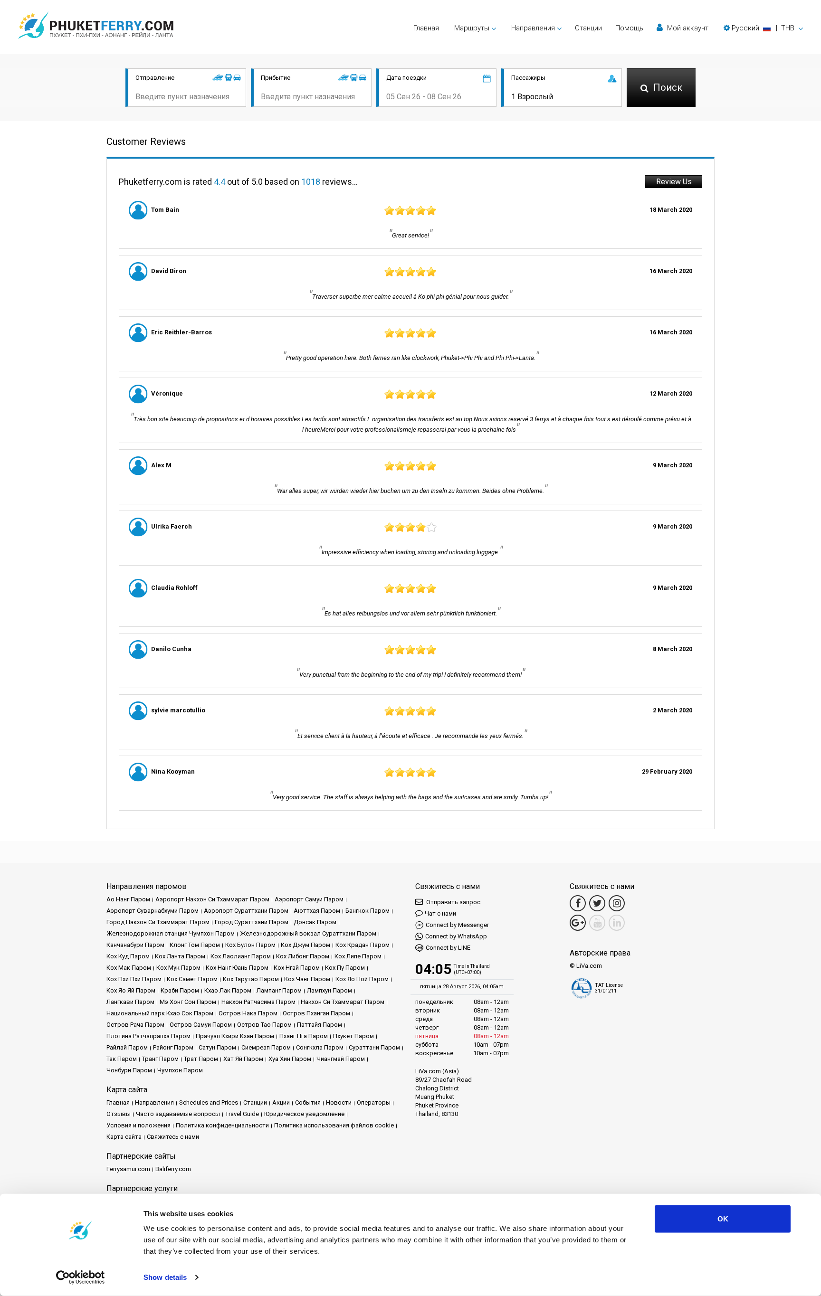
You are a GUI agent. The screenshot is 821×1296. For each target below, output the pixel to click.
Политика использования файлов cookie (334, 1125)
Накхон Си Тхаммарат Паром (342, 1001)
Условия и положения (138, 1125)
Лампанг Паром (279, 990)
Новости (339, 1102)
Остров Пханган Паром (316, 1013)
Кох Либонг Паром (302, 956)
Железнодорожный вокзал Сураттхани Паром (308, 933)
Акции (281, 1102)
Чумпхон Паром (180, 1070)
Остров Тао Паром (264, 1024)
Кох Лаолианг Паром (240, 956)
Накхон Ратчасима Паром (258, 1001)
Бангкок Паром (367, 910)
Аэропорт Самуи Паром (309, 899)
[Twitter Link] (597, 903)
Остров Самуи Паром (201, 1024)
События (308, 1102)
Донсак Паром (315, 922)
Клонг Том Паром (195, 944)
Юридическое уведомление (304, 1113)
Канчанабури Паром (135, 944)
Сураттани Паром (374, 1047)
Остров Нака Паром (248, 1013)
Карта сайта (124, 1136)
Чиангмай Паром (340, 1058)
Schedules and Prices (208, 1102)
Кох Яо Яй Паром (130, 990)
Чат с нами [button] (440, 913)
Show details (165, 1277)
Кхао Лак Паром (227, 990)
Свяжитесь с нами (173, 1136)
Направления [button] (533, 28)
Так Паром (121, 1058)
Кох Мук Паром (178, 967)
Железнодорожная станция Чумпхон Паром (170, 933)
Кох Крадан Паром (362, 944)
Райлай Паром (127, 1047)
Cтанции (588, 28)
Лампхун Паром (329, 990)
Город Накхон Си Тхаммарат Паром (158, 922)
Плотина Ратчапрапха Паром (148, 1036)
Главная (426, 28)
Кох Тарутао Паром (251, 979)
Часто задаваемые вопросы (178, 1113)
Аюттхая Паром (317, 910)
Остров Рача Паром (135, 1024)
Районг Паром (173, 1047)
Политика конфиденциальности (222, 1125)
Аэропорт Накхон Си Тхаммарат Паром (212, 899)
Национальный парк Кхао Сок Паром (159, 1013)
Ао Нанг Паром (128, 899)
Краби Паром (180, 990)
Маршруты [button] (471, 28)
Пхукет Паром (353, 1036)
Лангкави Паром (130, 1001)
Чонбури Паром (129, 1070)
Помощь (629, 28)
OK (722, 1219)
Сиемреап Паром (266, 1047)
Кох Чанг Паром (307, 979)
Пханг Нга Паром (303, 1036)
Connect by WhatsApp (456, 936)
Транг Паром (160, 1058)
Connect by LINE (448, 947)
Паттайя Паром (319, 1024)
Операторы (374, 1102)
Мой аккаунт (686, 28)
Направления (154, 1102)
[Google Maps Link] (578, 923)
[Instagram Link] (617, 903)
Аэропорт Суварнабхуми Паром (152, 910)
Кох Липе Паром (358, 956)
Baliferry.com (173, 1169)
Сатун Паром (217, 1047)
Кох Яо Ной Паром (362, 979)
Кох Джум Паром (305, 944)
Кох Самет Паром (192, 979)
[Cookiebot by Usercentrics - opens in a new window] (80, 1277)
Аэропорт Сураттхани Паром (246, 910)
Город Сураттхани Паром (251, 922)
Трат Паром (201, 1058)
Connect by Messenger (457, 924)
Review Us (674, 181)
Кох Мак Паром (128, 967)
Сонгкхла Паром (320, 1047)
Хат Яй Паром (243, 1058)
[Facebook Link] (578, 903)
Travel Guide (242, 1113)
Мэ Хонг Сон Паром (188, 1001)
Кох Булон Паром (250, 944)
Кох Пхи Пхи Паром (134, 979)
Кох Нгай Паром (297, 967)
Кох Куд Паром (128, 956)
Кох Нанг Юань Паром (237, 967)
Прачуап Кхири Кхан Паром (235, 1036)
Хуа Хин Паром (289, 1058)
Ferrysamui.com (128, 1169)
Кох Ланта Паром (180, 956)
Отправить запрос (452, 902)
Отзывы (118, 1113)
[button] (763, 28)
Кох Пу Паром (345, 967)
